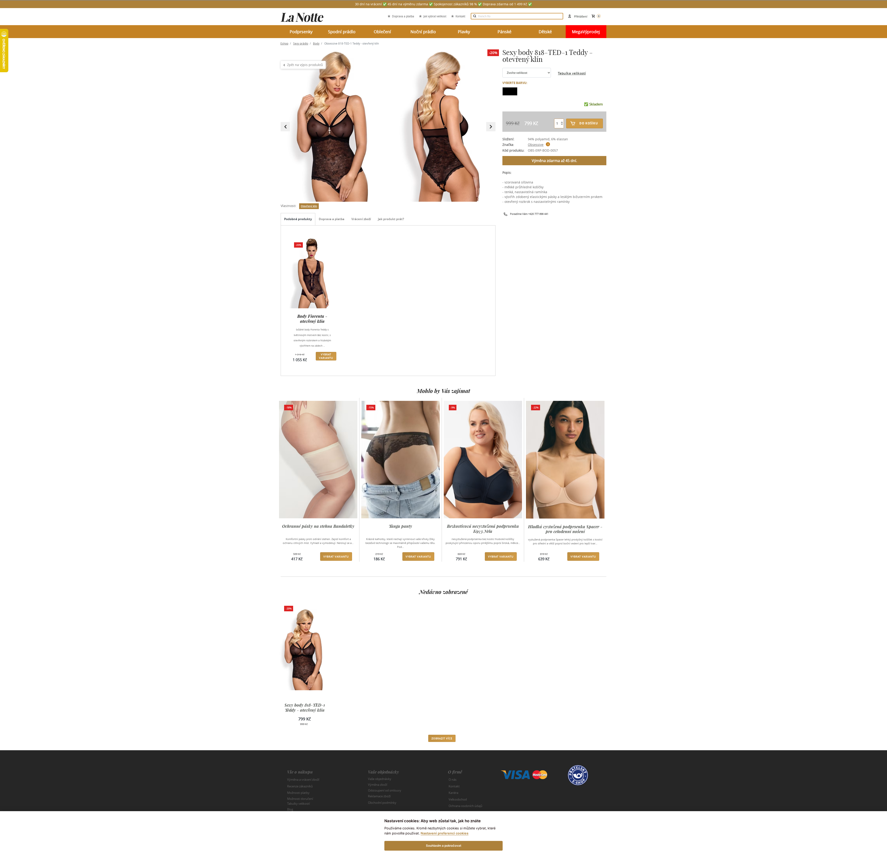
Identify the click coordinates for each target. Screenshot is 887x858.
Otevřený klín (309, 206)
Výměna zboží (377, 785)
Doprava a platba (403, 16)
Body (316, 43)
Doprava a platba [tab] (331, 219)
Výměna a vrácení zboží (303, 779)
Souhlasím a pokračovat (443, 845)
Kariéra (453, 793)
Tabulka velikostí (572, 73)
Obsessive (536, 144)
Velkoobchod (458, 799)
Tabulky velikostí (298, 803)
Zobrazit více (441, 738)
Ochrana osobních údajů (465, 806)
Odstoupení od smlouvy (384, 790)
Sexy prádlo (300, 43)
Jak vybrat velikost (434, 16)
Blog (290, 809)
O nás (452, 779)
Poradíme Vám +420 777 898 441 (529, 214)
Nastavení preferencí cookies (444, 833)
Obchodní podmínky (382, 803)
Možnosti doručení (300, 798)
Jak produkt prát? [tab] (391, 219)
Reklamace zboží (379, 796)
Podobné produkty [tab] (298, 219)
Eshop (284, 43)
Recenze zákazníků (300, 786)
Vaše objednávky (379, 779)
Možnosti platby (298, 793)
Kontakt (460, 16)
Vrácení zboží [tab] (361, 219)
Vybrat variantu (326, 356)
